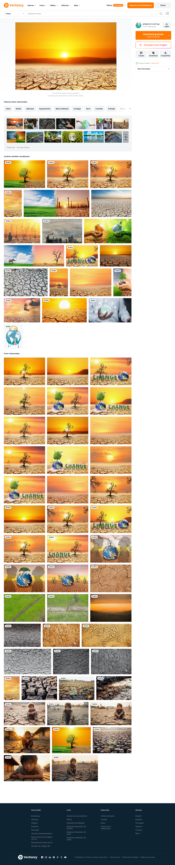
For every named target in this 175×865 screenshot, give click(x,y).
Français (138, 830)
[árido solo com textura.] (39, 688)
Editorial (64, 5)
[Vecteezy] (14, 5)
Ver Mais (126, 136)
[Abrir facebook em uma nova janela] (42, 857)
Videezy (34, 823)
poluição (111, 109)
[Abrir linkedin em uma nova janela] (50, 857)
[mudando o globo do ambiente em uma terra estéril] (110, 549)
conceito (99, 109)
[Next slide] (128, 109)
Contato (104, 819)
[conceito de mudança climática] (13, 336)
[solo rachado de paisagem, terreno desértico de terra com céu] (111, 203)
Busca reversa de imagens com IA (42, 838)
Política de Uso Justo (147, 857)
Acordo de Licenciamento (77, 816)
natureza (30, 109)
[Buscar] (160, 13)
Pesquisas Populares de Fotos (76, 833)
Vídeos (53, 5)
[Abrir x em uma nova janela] (61, 857)
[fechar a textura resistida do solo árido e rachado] (22, 635)
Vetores (30, 5)
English (138, 816)
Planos (109, 5)
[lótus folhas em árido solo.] (76, 688)
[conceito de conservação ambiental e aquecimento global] (107, 231)
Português (139, 823)
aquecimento (44, 109)
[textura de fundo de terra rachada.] (26, 282)
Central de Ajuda (107, 816)
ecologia (77, 109)
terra (88, 109)
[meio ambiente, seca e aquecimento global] (13, 203)
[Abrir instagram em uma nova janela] (46, 857)
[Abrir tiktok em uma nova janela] (58, 857)
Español (138, 819)
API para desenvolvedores (41, 833)
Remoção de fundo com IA (41, 842)
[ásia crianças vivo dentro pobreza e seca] (24, 713)
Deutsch (138, 826)
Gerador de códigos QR (40, 846)
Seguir (167, 26)
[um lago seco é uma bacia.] (110, 578)
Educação (35, 830)
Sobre (103, 823)
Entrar (163, 5)
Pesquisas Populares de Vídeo (76, 838)
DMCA (69, 819)
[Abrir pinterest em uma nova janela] (54, 857)
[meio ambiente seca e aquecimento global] (22, 231)
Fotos (42, 5)
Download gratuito (153, 35)
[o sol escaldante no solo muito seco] (64, 310)
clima (8, 109)
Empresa (34, 826)
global (18, 109)
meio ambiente (62, 109)
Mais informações (144, 69)
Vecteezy (34, 819)
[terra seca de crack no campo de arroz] (24, 608)
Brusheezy (35, 816)
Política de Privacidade (130, 857)
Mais (76, 5)
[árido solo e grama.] (112, 740)
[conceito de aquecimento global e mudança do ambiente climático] (67, 174)
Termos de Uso (115, 857)
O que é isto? (155, 63)
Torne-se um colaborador (106, 827)
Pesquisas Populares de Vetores (76, 827)
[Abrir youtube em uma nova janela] (65, 857)
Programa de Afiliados (76, 823)
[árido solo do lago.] (113, 688)
